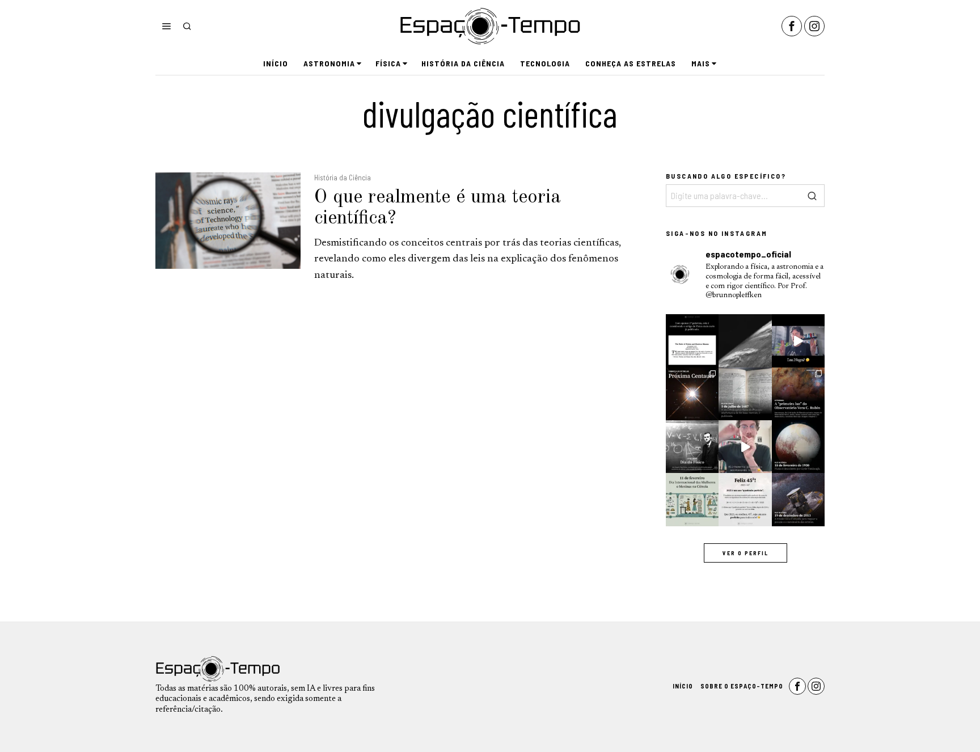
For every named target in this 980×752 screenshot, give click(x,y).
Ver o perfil (745, 553)
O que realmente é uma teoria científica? (437, 208)
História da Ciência (342, 177)
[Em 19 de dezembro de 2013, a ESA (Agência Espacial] (798, 499)
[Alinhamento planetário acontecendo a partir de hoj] (745, 446)
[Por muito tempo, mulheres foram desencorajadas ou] (692, 499)
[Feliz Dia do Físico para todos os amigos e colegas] (692, 446)
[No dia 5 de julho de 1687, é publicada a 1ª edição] (745, 393)
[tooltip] (792, 26)
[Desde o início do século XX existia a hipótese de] (798, 446)
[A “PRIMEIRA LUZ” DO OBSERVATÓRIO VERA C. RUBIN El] (798, 393)
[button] (813, 195)
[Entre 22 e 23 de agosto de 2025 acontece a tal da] (798, 340)
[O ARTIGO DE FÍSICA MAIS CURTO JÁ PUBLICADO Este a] (692, 340)
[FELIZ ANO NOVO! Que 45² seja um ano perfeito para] (745, 499)
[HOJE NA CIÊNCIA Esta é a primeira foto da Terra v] (745, 340)
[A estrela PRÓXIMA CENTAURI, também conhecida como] (692, 393)
